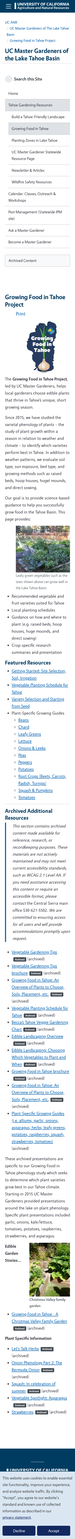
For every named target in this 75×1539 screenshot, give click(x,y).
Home (13, 93)
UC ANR (11, 22)
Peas (22, 755)
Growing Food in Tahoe (30, 128)
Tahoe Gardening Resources (30, 104)
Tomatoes (26, 797)
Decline (19, 1530)
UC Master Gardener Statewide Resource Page (36, 155)
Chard (23, 726)
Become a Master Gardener (29, 241)
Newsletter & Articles (28, 170)
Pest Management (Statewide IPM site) (35, 215)
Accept (53, 1530)
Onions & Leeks (32, 748)
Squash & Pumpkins (35, 790)
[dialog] (37, 1505)
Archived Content (22, 260)
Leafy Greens (29, 734)
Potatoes (26, 769)
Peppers (25, 762)
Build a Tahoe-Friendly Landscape (38, 116)
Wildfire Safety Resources (32, 181)
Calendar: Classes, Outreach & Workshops (32, 197)
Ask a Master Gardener (26, 230)
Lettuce (25, 741)
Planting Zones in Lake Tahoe (35, 140)
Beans (23, 719)
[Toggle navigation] (8, 6)
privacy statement (16, 1517)
